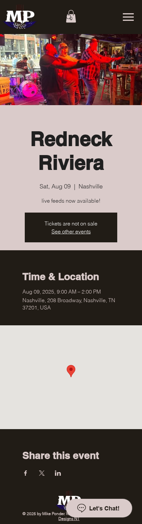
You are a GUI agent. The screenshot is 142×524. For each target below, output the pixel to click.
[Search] (69, 17)
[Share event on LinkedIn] (58, 473)
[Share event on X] (42, 473)
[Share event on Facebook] (25, 473)
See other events (71, 231)
